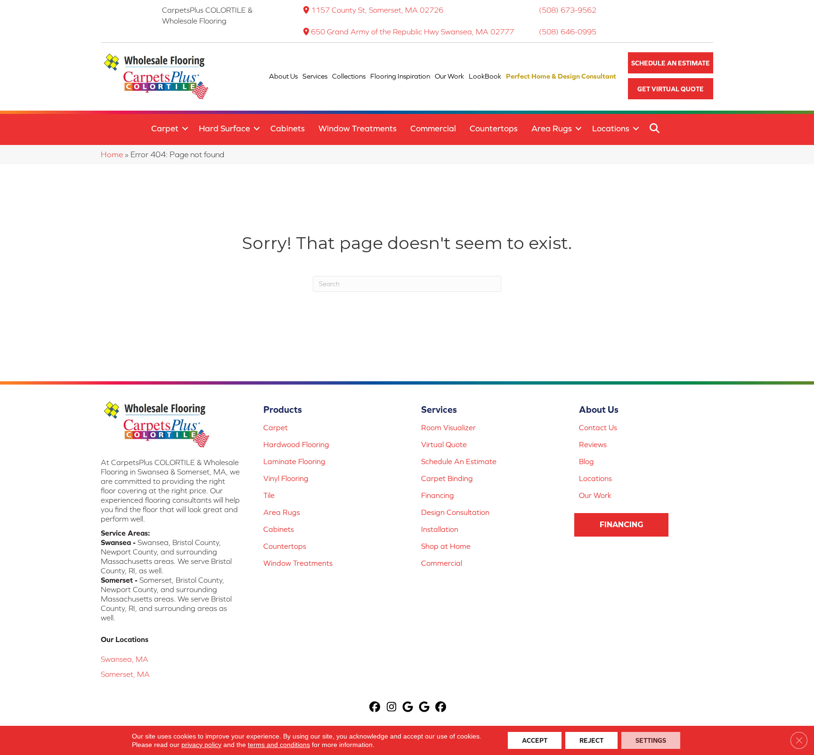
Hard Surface (224, 128)
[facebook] (375, 708)
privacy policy (201, 744)
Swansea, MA (124, 659)
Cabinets (287, 128)
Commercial (433, 128)
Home (112, 154)
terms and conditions (279, 744)
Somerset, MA (125, 674)
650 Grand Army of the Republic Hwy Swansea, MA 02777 (412, 31)
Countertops (494, 128)
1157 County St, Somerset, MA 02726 (377, 10)
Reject (591, 740)
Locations (610, 128)
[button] (670, 62)
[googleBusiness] (408, 708)
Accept (534, 740)
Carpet (165, 128)
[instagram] (392, 708)
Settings (650, 740)
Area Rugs (551, 128)
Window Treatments (357, 128)
